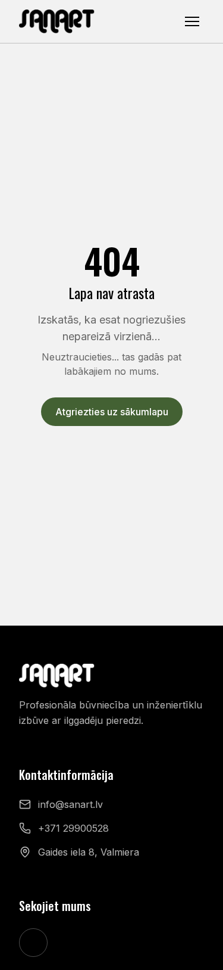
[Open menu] (192, 21)
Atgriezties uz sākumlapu (111, 412)
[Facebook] (33, 942)
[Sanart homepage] (57, 21)
